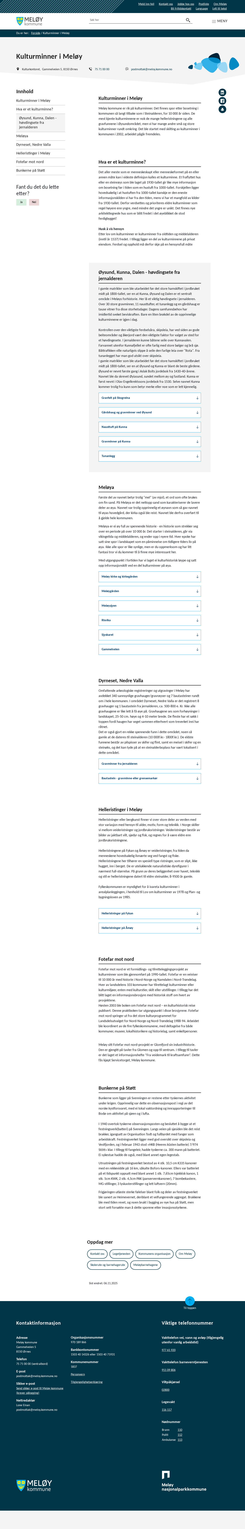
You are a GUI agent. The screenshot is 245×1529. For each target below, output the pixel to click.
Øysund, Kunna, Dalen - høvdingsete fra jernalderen (37, 122)
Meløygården (110, 591)
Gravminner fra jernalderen (119, 763)
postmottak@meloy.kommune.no (151, 69)
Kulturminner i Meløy (33, 101)
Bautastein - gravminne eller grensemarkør (130, 778)
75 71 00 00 (102, 69)
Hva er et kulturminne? (34, 109)
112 (180, 1435)
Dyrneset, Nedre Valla (33, 145)
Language (202, 8)
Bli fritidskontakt (181, 8)
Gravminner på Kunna (116, 441)
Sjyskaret (108, 634)
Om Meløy (220, 4)
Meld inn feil (146, 4)
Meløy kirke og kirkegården (120, 576)
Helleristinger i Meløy (33, 153)
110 (180, 1430)
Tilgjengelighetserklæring (87, 1382)
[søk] (188, 20)
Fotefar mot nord (30, 162)
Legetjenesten (121, 1254)
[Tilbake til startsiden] (49, 21)
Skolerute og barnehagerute (107, 1265)
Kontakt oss (166, 4)
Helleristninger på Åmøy (117, 928)
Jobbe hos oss (185, 4)
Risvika (106, 620)
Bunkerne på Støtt (30, 171)
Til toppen (190, 1308)
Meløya (22, 136)
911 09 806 (169, 1370)
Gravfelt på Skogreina (116, 398)
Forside (35, 33)
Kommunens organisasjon (154, 1254)
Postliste (204, 4)
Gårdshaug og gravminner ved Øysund (127, 412)
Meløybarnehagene (145, 1265)
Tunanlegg (108, 456)
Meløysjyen (109, 605)
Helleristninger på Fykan (117, 913)
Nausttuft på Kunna (114, 427)
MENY (222, 21)
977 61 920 (169, 1350)
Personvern (78, 1374)
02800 (165, 1390)
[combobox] (140, 20)
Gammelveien (110, 649)
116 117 (167, 1410)
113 (180, 1440)
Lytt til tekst (219, 8)
